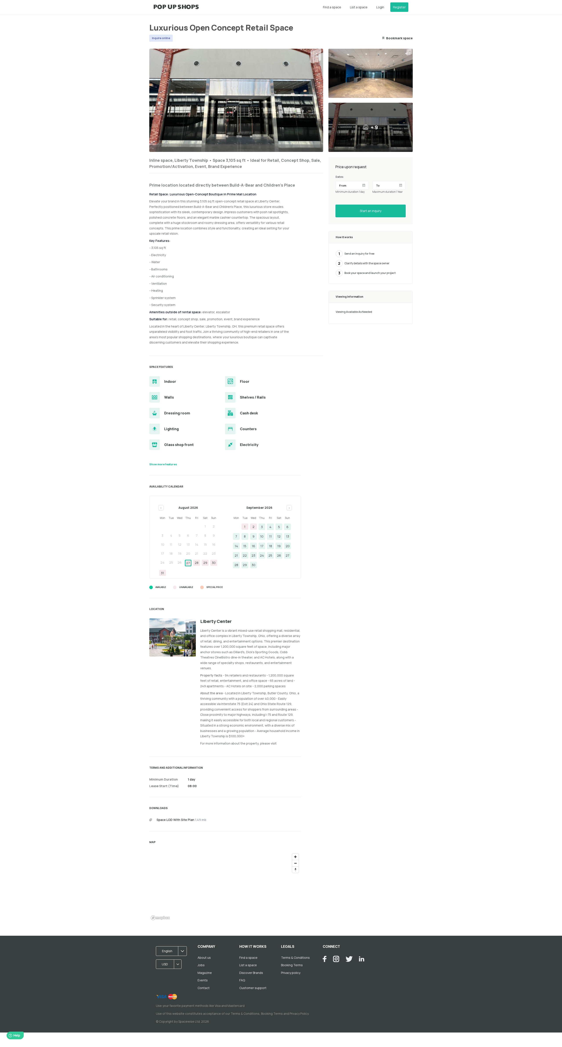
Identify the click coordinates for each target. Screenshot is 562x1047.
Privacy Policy (299, 1013)
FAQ (242, 980)
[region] (225, 886)
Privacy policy (290, 973)
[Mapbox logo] (160, 917)
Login (380, 7)
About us (204, 957)
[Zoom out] (295, 863)
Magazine (205, 973)
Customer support (253, 988)
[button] (173, 951)
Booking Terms (292, 965)
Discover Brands (251, 973)
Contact (204, 988)
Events (203, 980)
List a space (358, 7)
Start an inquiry (370, 211)
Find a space (332, 7)
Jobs (201, 965)
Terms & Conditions (295, 957)
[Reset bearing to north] (295, 869)
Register (399, 7)
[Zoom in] (295, 857)
